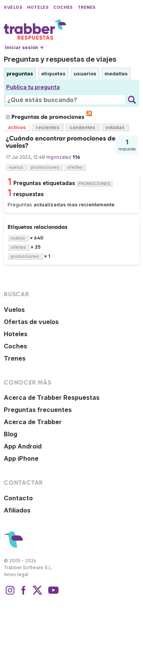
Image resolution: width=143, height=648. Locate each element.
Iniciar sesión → (24, 47)
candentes (82, 127)
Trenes (87, 7)
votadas (114, 127)
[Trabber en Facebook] (24, 594)
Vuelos (13, 7)
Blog (10, 434)
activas (17, 127)
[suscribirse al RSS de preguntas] (89, 113)
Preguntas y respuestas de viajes (60, 59)
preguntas (19, 73)
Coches (62, 7)
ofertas (74, 167)
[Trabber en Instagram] (10, 594)
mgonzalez (58, 157)
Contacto (18, 498)
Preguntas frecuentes (38, 409)
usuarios (85, 73)
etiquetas (53, 73)
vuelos (16, 167)
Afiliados (17, 510)
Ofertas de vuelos (31, 322)
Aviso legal (16, 574)
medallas (116, 73)
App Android (23, 446)
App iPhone (21, 458)
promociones (45, 167)
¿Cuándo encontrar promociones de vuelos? (61, 141)
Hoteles (37, 7)
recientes (47, 127)
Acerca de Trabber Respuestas (52, 397)
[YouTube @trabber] (52, 594)
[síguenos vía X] (37, 594)
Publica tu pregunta (33, 87)
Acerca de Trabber (33, 422)
